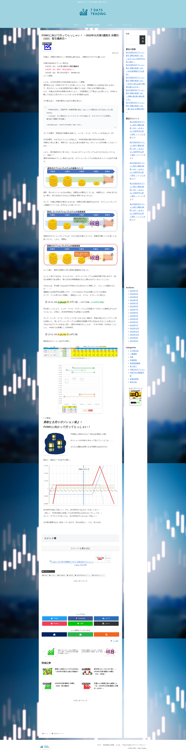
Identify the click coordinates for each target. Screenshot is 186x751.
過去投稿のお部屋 (108, 745)
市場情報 (133, 360)
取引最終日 (62, 575)
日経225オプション (49, 571)
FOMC (46, 575)
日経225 (71, 575)
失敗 (131, 357)
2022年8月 (134, 341)
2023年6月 (134, 313)
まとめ (118, 745)
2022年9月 (134, 338)
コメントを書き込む (80, 548)
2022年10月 (134, 335)
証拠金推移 (134, 379)
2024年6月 (134, 294)
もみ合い (53, 575)
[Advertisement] (80, 596)
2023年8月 (134, 307)
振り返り (133, 366)
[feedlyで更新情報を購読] (80, 634)
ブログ (99, 745)
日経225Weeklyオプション (84, 575)
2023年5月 (134, 316)
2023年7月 (134, 310)
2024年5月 (134, 297)
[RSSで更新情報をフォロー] (106, 634)
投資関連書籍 (135, 363)
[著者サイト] (54, 634)
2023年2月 (134, 322)
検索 (127, 34)
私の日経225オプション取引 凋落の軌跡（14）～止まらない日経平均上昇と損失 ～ (137, 128)
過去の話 (133, 382)
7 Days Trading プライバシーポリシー (133, 745)
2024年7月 (134, 291)
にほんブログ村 (80, 565)
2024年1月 (134, 303)
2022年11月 (134, 332)
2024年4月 (134, 300)
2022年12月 (134, 328)
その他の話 (134, 351)
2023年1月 (134, 325)
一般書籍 (133, 354)
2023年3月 (134, 319)
